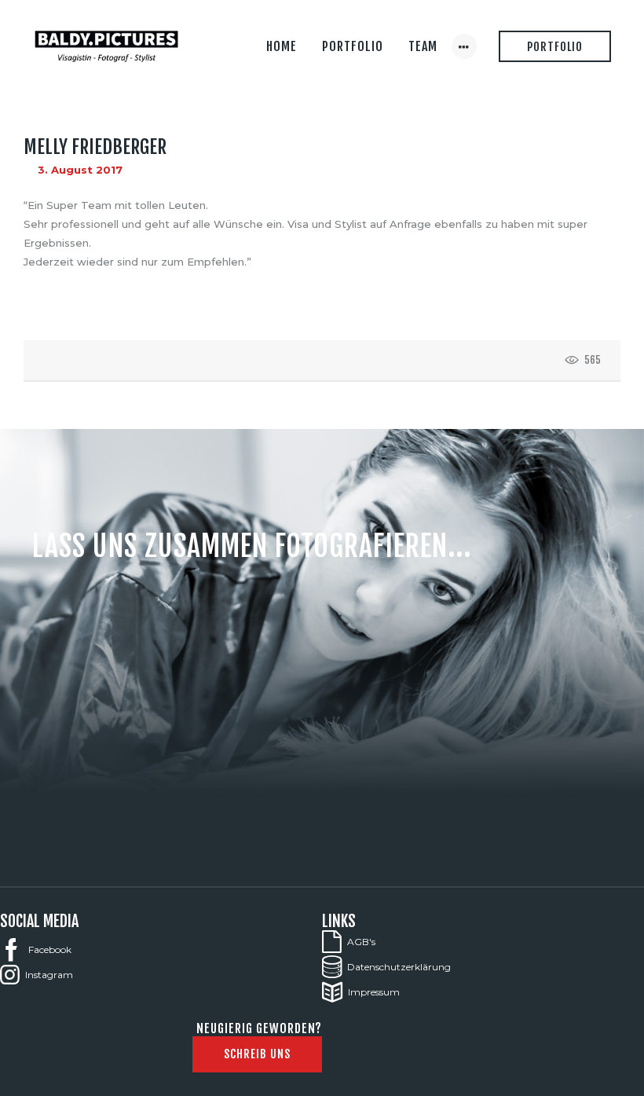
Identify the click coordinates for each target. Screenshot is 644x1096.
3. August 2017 (80, 169)
